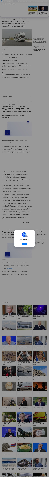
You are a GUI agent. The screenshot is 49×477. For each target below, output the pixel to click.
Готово (24, 243)
